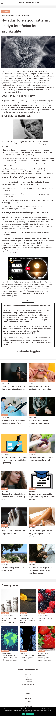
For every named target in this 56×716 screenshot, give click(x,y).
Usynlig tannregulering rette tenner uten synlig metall (41, 458)
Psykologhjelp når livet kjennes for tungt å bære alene (39, 423)
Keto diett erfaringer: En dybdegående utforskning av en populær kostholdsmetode (45, 658)
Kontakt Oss (28, 707)
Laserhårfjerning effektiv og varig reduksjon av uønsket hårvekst (40, 533)
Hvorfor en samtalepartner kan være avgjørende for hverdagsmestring (40, 570)
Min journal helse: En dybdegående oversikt (27, 658)
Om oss (28, 701)
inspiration (5, 381)
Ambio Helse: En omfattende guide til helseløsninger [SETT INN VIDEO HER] (9, 658)
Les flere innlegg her (28, 351)
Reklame (28, 698)
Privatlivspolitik (30, 713)
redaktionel (6, 11)
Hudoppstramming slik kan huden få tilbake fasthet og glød (13, 497)
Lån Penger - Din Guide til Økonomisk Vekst (8, 620)
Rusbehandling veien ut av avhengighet (12, 568)
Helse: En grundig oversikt (45, 619)
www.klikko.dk (29, 684)
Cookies (28, 704)
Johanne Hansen (23, 15)
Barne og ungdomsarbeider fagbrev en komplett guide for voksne (41, 497)
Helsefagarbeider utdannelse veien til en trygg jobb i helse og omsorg (14, 460)
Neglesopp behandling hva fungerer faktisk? (13, 532)
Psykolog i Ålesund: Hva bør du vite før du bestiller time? (13, 387)
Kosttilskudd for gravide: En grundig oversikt (28, 620)
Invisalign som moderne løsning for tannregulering (40, 387)
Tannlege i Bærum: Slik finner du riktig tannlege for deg (13, 421)
